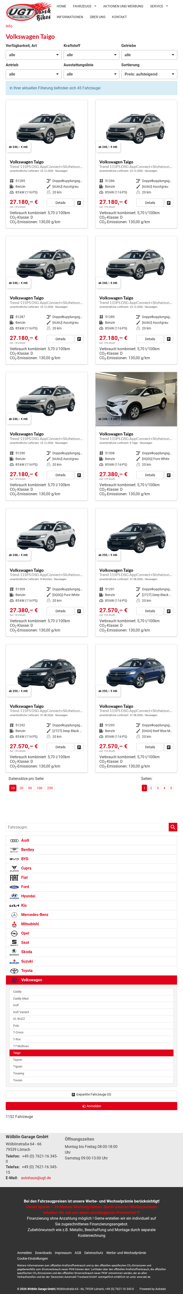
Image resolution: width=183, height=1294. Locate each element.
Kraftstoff (72, 45)
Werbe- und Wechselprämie (126, 1253)
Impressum (63, 1253)
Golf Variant (21, 1012)
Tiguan (17, 1066)
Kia (23, 905)
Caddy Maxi (21, 998)
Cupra (25, 868)
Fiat (24, 877)
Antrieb (12, 65)
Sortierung (130, 65)
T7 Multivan (21, 1046)
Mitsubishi (29, 924)
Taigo (16, 1053)
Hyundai (27, 896)
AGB (78, 1253)
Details (61, 203)
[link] (79, 203)
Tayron (17, 1059)
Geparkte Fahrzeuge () (93, 1094)
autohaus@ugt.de (36, 1178)
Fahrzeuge (82, 6)
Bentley (27, 849)
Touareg (18, 1073)
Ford (24, 887)
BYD (24, 859)
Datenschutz (93, 1253)
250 (50, 788)
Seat (24, 942)
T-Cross (18, 1032)
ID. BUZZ (19, 1019)
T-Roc (17, 1039)
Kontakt (119, 17)
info (9, 26)
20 (21, 788)
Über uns (97, 17)
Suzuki (26, 961)
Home (61, 6)
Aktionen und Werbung (123, 6)
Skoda (26, 952)
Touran (17, 1080)
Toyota (26, 970)
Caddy (17, 991)
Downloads (43, 1253)
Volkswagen (31, 980)
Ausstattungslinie (78, 65)
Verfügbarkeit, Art (21, 45)
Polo (16, 1025)
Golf (16, 1005)
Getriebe (128, 45)
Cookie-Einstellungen (32, 1258)
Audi (24, 840)
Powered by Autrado (153, 1289)
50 (30, 788)
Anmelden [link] (93, 1106)
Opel (24, 933)
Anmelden (24, 1253)
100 (39, 788)
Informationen (70, 17)
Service (156, 6)
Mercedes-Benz (34, 914)
